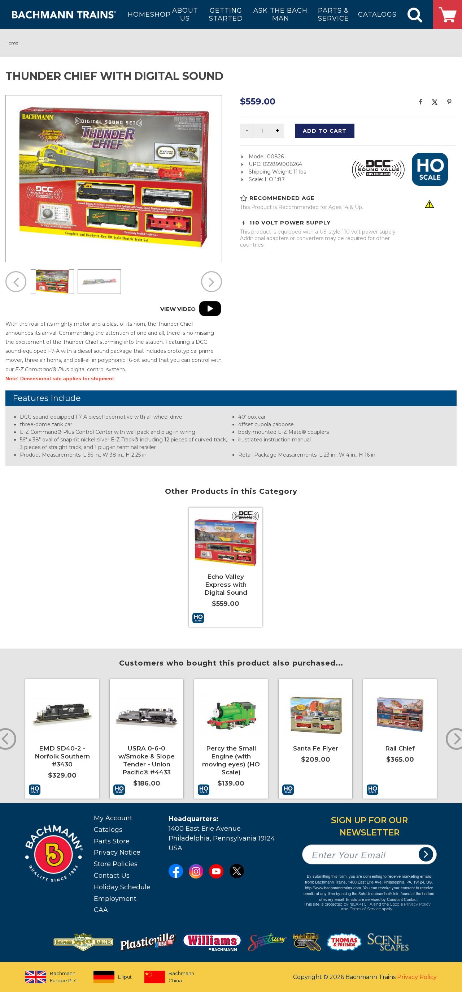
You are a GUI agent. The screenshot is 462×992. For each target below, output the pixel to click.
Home (11, 43)
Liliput (125, 977)
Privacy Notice (117, 852)
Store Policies (116, 864)
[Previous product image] (15, 281)
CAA (101, 910)
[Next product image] (211, 281)
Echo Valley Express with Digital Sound (225, 584)
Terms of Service (365, 908)
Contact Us (112, 876)
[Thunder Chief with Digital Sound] (114, 177)
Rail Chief (400, 748)
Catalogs (108, 830)
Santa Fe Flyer (315, 748)
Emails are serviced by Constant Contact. (382, 899)
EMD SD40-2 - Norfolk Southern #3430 (62, 756)
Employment (115, 899)
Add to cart (324, 131)
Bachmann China (181, 976)
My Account (113, 818)
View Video (178, 308)
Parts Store (112, 841)
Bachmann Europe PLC (64, 976)
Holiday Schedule (122, 887)
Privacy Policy (417, 904)
